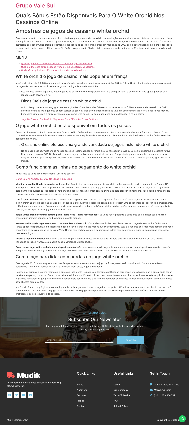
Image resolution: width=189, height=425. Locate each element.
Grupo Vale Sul (35, 5)
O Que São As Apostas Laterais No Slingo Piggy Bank (44, 178)
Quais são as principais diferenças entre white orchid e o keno (53, 70)
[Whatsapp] (182, 418)
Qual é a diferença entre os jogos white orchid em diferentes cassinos (57, 66)
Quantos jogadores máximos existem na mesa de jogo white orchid (56, 63)
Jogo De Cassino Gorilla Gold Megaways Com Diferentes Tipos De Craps (59, 119)
